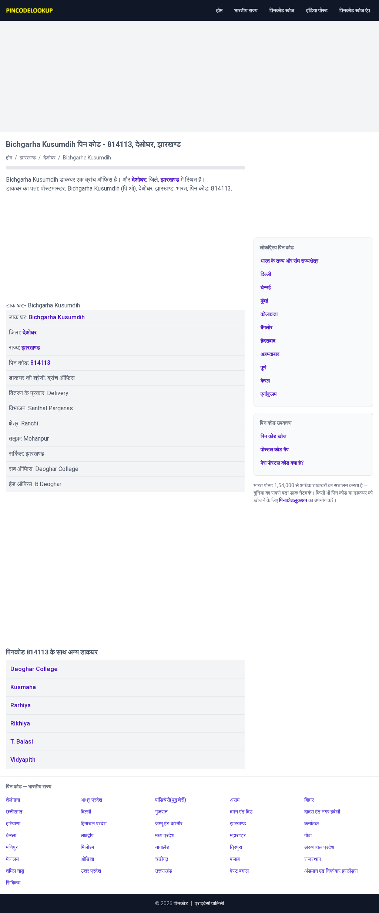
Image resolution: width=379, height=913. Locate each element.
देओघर (139, 179)
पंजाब (235, 859)
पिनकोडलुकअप (293, 500)
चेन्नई (266, 287)
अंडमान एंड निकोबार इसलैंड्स (331, 871)
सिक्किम (13, 883)
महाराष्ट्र (238, 835)
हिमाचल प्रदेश (94, 823)
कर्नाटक (311, 823)
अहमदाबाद (270, 354)
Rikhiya (20, 723)
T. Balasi (21, 741)
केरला (11, 835)
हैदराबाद (268, 341)
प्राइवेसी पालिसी (209, 903)
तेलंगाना (13, 800)
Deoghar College (34, 669)
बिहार (309, 800)
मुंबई (264, 301)
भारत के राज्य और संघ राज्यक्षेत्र (289, 261)
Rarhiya (20, 705)
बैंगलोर (266, 327)
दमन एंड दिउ (241, 812)
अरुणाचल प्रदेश (319, 847)
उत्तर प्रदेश (91, 871)
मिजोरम (87, 847)
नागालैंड (162, 847)
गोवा (308, 835)
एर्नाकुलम (268, 394)
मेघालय (12, 859)
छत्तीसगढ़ (14, 812)
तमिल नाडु (15, 871)
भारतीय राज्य (246, 10)
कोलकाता (269, 314)
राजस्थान (312, 859)
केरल (265, 381)
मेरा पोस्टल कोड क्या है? (282, 463)
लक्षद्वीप (87, 835)
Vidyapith (23, 759)
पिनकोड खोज (281, 10)
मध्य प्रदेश (164, 835)
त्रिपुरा (236, 847)
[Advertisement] (189, 72)
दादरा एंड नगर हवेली (322, 812)
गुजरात (161, 812)
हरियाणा (13, 823)
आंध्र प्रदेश (91, 800)
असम (234, 800)
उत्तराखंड (163, 871)
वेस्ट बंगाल (239, 871)
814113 (40, 362)
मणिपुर (12, 847)
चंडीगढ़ (161, 859)
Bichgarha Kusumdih (56, 317)
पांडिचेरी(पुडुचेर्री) (170, 800)
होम (219, 10)
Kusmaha (23, 687)
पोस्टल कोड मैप (275, 449)
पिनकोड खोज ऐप (354, 10)
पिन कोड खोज (273, 436)
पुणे (263, 367)
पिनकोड (181, 903)
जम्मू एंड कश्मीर (168, 823)
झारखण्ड (170, 179)
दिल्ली (266, 274)
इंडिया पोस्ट (317, 10)
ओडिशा (87, 859)
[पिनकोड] (30, 10)
